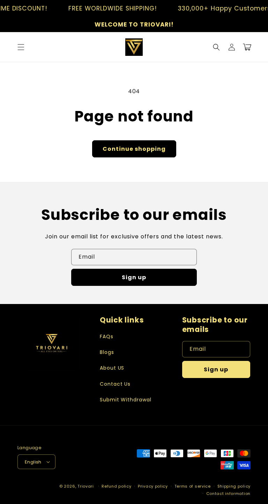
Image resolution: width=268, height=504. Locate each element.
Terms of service (192, 486)
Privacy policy (153, 486)
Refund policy (116, 486)
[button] (21, 47)
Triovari (85, 486)
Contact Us (115, 383)
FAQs (106, 336)
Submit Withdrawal (125, 399)
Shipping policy (234, 486)
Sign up (134, 277)
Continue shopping (134, 149)
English (33, 462)
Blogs (107, 352)
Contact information (228, 493)
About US (112, 367)
